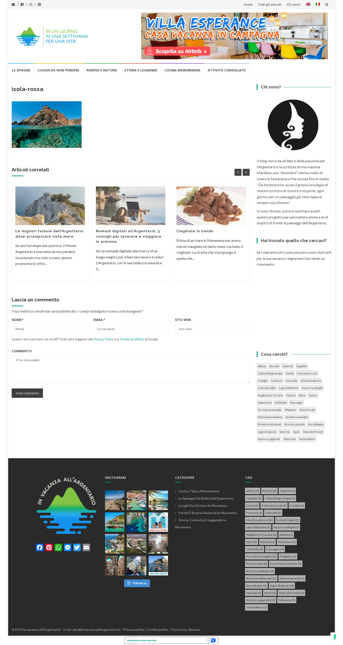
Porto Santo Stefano (270, 417)
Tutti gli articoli (269, 4)
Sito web (183, 319)
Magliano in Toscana (270, 395)
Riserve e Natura (102, 70)
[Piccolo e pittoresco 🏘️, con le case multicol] (136, 500)
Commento (22, 351)
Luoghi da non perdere (58, 70)
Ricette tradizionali (269, 424)
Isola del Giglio (267, 388)
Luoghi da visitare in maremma (202, 506)
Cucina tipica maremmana (198, 491)
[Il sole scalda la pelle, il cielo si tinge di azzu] (114, 500)
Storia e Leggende (140, 70)
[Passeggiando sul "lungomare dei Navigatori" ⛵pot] (158, 500)
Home (248, 4)
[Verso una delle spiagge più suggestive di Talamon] (114, 543)
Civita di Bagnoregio (270, 373)
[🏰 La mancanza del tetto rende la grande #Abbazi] (158, 543)
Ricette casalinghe (297, 417)
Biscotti (274, 366)
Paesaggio (296, 402)
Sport (296, 432)
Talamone (289, 439)
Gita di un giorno (311, 380)
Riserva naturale (294, 424)
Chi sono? (294, 4)
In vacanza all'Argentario (42, 629)
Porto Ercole (307, 410)
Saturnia (285, 432)
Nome (18, 319)
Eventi (290, 373)
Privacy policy (133, 629)
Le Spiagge (21, 70)
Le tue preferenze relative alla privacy (183, 640)
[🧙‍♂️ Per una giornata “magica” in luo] (136, 543)
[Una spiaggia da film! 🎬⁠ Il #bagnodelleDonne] (136, 522)
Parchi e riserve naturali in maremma (207, 513)
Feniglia (263, 380)
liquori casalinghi (312, 388)
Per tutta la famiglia (269, 410)
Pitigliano (290, 410)
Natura (313, 395)
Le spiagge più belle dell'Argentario (206, 498)
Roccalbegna (316, 424)
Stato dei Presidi (313, 432)
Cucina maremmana (182, 70)
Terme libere (307, 439)
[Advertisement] (294, 310)
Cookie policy (157, 629)
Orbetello (281, 402)
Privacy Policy (103, 339)
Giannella (292, 380)
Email (99, 319)
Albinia (262, 366)
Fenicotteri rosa (307, 373)
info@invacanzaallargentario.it (97, 629)
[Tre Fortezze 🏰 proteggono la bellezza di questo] (114, 522)
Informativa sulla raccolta (142, 640)
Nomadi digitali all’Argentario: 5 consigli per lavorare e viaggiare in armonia (128, 236)
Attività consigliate (227, 70)
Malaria (290, 395)
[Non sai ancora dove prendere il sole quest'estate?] (158, 522)
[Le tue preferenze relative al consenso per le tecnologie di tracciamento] (334, 636)
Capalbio (301, 366)
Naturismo (264, 402)
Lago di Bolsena (288, 388)
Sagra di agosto (267, 432)
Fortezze (276, 380)
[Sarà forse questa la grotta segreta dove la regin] (136, 565)
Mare (302, 395)
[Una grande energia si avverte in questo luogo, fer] (114, 565)
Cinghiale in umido (195, 231)
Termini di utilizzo (131, 339)
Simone (194, 629)
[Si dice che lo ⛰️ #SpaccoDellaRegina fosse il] (158, 565)
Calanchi (287, 366)
